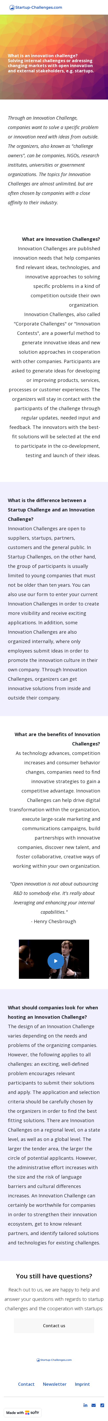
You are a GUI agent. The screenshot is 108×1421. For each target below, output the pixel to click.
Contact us (54, 1326)
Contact (26, 1384)
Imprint (82, 1384)
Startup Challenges (29, 557)
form (42, 594)
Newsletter (55, 1384)
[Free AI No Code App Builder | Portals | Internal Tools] (22, 1412)
